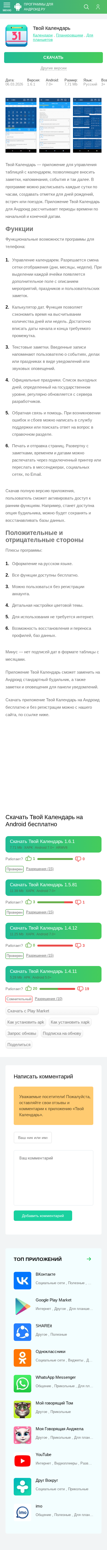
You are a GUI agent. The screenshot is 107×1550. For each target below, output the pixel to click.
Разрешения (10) (48, 999)
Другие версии (54, 68)
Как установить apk (25, 1022)
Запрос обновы (21, 1033)
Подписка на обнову (62, 1033)
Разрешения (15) (40, 869)
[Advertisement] (51, 762)
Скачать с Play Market (28, 1010)
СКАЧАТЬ (53, 57)
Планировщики (69, 35)
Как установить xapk (70, 1022)
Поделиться (18, 1044)
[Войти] (100, 7)
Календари (43, 35)
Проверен (14, 869)
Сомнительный (19, 999)
